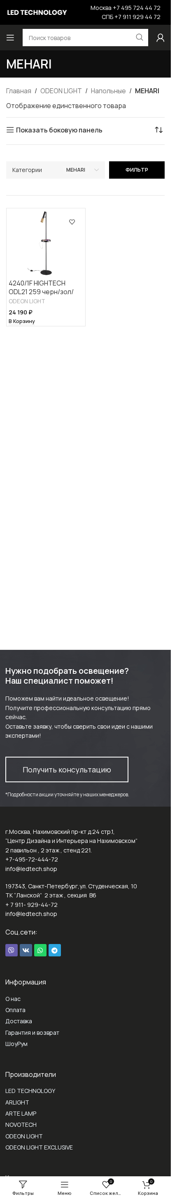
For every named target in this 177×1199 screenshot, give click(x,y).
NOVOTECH (21, 1124)
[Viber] (11, 950)
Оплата (15, 1010)
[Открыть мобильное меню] (10, 37)
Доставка (18, 1021)
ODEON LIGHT (61, 90)
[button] (22, 321)
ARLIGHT (17, 1102)
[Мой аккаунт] (160, 37)
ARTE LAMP (20, 1113)
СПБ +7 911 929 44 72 (131, 17)
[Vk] (26, 950)
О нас (13, 999)
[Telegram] (55, 950)
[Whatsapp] (40, 950)
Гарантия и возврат (32, 1032)
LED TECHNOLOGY (30, 1091)
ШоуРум (16, 1044)
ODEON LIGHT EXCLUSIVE (39, 1147)
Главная (18, 90)
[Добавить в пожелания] (72, 222)
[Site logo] (37, 11)
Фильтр (137, 169)
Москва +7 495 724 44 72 (126, 8)
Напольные (108, 90)
